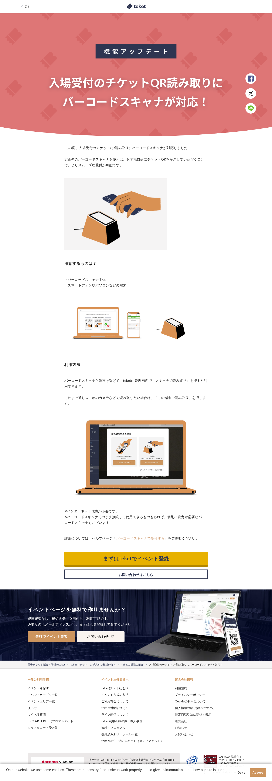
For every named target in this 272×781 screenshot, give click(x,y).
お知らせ (181, 727)
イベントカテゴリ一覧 (43, 694)
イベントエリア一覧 (41, 701)
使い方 (32, 708)
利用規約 (181, 688)
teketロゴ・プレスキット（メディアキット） (132, 741)
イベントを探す (38, 688)
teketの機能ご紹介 (132, 664)
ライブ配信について (115, 714)
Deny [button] (241, 772)
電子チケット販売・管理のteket (46, 664)
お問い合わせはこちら (136, 574)
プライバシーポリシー (190, 694)
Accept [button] (257, 772)
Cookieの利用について (190, 701)
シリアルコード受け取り (44, 727)
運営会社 (181, 721)
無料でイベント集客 (51, 636)
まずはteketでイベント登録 (136, 558)
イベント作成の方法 (115, 694)
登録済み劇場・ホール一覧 (119, 734)
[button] (6, 775)
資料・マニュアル (113, 727)
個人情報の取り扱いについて (194, 708)
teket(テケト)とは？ (115, 688)
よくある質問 (37, 714)
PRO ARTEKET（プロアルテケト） (52, 721)
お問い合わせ (184, 734)
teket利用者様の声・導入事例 (121, 721)
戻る (27, 6)
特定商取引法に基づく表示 (193, 714)
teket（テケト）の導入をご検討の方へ (93, 664)
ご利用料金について (115, 701)
